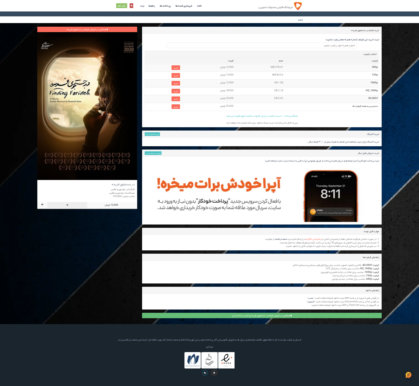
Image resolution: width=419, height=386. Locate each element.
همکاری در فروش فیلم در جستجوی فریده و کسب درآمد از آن (261, 315)
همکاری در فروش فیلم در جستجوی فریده (87, 29)
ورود (142, 5)
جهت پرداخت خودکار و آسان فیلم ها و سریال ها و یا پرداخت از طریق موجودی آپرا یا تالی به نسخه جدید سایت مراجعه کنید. (321, 160)
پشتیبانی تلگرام (313, 238)
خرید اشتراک (373, 134)
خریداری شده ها (183, 5)
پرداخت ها (165, 5)
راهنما (151, 5)
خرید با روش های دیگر (368, 153)
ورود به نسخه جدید (153, 153)
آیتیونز (311, 301)
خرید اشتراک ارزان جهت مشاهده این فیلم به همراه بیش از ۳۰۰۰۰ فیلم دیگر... (343, 141)
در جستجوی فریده (123, 184)
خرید (175, 67)
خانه (199, 5)
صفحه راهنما (281, 238)
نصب (310, 297)
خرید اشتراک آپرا (152, 134)
